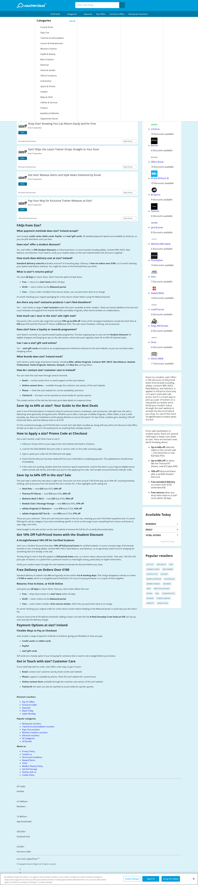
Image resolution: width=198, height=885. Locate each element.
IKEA (157, 593)
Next (149, 589)
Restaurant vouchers (138, 14)
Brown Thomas (153, 584)
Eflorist (164, 574)
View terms (128, 141)
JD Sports (155, 194)
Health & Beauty (47, 54)
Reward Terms (28, 760)
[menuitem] (56, 14)
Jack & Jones (157, 227)
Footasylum (157, 260)
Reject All (151, 878)
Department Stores (49, 118)
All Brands (27, 741)
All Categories (28, 738)
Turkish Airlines (163, 598)
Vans (153, 276)
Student (44, 91)
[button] (56, 14)
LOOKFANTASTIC (168, 593)
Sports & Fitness (47, 86)
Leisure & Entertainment (51, 43)
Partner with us (29, 772)
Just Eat (150, 564)
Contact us (27, 754)
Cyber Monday (29, 713)
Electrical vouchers (30, 735)
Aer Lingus (161, 564)
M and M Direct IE (160, 178)
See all (72, 20)
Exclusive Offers (117, 14)
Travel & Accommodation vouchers (38, 726)
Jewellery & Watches (49, 113)
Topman (155, 211)
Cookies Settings (132, 878)
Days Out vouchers (31, 729)
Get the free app (29, 769)
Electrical (44, 64)
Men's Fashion (47, 59)
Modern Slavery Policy (32, 766)
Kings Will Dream (159, 325)
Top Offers (101, 14)
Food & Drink (46, 27)
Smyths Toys (152, 574)
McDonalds (169, 579)
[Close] (194, 879)
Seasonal (88, 14)
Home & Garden (47, 70)
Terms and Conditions (32, 757)
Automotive (45, 81)
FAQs (24, 763)
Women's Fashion (48, 48)
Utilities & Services (49, 102)
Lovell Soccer (157, 309)
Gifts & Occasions (48, 75)
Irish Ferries (168, 569)
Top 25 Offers (28, 701)
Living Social (162, 603)
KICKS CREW (157, 358)
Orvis (153, 342)
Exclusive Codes (29, 704)
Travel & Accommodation (52, 38)
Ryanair (150, 598)
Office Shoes (157, 161)
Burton (154, 145)
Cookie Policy (28, 775)
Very (171, 564)
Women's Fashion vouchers (35, 732)
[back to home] (31, 5)
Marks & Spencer (154, 579)
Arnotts (150, 603)
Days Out (44, 32)
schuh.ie (155, 129)
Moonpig (167, 584)
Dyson (149, 593)
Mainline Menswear (161, 243)
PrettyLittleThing (161, 589)
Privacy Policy (28, 751)
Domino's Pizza (153, 569)
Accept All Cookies (170, 878)
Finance (44, 107)
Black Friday (27, 710)
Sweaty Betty (157, 293)
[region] (99, 879)
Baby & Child (46, 97)
